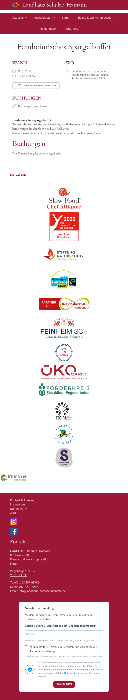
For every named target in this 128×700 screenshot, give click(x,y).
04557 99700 (31, 582)
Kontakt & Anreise (22, 500)
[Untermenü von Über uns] (79, 28)
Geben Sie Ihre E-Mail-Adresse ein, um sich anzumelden (60, 625)
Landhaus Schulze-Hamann (55, 4)
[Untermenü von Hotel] (71, 17)
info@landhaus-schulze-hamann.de (42, 591)
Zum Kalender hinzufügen (38, 86)
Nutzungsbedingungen (76, 673)
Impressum (17, 504)
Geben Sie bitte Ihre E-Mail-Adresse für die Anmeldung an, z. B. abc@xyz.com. (60, 640)
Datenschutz (18, 508)
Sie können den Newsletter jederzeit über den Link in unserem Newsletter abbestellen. (64, 657)
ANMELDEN (64, 684)
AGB (13, 513)
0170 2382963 (28, 586)
